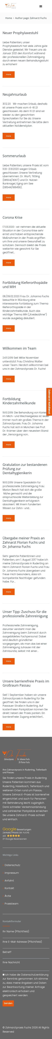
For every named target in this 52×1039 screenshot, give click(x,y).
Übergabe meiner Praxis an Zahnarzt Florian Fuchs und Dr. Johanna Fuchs (24, 542)
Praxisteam (11, 903)
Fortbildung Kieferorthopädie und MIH (25, 284)
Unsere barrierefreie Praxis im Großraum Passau (26, 683)
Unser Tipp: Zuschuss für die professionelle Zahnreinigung (25, 614)
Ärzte (8, 896)
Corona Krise (12, 217)
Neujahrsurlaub (15, 94)
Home (8, 18)
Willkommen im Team (19, 348)
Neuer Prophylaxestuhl (20, 33)
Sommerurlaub (14, 156)
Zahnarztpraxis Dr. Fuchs (16, 834)
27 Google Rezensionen (15, 839)
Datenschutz (12, 865)
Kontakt (9, 888)
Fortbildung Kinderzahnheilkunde (19, 401)
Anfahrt (9, 880)
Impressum (12, 873)
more (8, 74)
